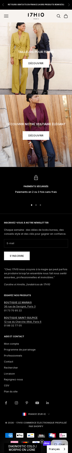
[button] (22, 448)
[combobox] (57, 449)
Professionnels (13, 355)
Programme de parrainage (20, 349)
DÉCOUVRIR (35, 63)
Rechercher (11, 367)
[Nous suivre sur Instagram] (16, 403)
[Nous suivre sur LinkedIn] (48, 403)
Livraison (9, 373)
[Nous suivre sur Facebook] (6, 403)
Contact (8, 361)
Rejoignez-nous (13, 379)
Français (54, 449)
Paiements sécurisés (36, 186)
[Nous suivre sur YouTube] (37, 403)
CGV (6, 385)
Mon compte (11, 343)
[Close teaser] (42, 442)
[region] (36, 186)
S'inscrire (17, 255)
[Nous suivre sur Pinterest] (27, 403)
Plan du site (11, 391)
